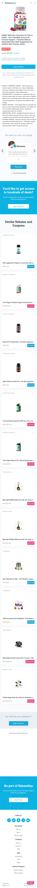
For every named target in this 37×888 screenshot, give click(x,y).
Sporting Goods (7, 472)
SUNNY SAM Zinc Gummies (13, 58)
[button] (33, 235)
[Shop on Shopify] (18, 771)
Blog (18, 849)
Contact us (18, 846)
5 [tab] (21, 33)
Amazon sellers (18, 835)
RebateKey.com (21, 73)
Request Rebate (18, 67)
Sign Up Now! (18, 206)
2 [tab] (16, 33)
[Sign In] (32, 3)
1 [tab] (14, 33)
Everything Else (7, 630)
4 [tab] (19, 33)
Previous (2, 151)
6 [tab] (23, 33)
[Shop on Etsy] (18, 764)
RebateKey (6, 883)
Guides (18, 862)
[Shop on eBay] (18, 756)
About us (18, 843)
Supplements (22, 59)
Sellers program (18, 873)
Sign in (18, 832)
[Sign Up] (35, 3)
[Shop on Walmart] (18, 741)
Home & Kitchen (8, 511)
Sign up (18, 829)
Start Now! (18, 167)
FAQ (18, 859)
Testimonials (18, 856)
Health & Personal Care (9, 235)
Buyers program (18, 870)
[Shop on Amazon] (18, 748)
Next (34, 151)
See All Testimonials (19, 173)
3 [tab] (17, 33)
